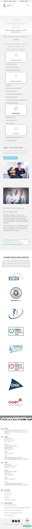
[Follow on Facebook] (13, 521)
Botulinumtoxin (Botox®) (14, 138)
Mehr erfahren (9, 158)
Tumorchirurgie (11, 91)
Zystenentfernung (12, 103)
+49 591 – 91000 (25, 431)
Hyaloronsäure (11, 140)
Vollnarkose (10, 123)
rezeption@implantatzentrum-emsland (13, 457)
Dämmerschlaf (11, 117)
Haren (14, 1)
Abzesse (8, 85)
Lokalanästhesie (11, 120)
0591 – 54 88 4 (25, 1)
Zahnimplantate (11, 64)
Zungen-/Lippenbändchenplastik (17, 100)
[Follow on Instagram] (16, 521)
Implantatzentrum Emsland (13, 242)
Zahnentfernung (11, 97)
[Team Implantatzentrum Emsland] (16, 419)
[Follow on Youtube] (19, 521)
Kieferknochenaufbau (13, 70)
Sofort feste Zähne (12, 67)
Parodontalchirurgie (13, 88)
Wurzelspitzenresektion (14, 94)
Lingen (10, 1)
